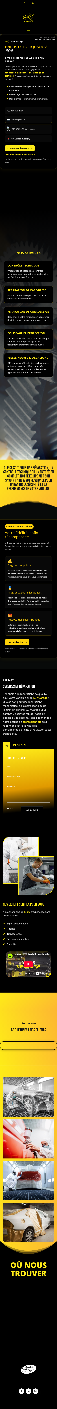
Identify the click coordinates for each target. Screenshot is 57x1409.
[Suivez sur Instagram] (28, 3)
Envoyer (33, 810)
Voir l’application (15, 642)
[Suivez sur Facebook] (24, 3)
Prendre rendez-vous (18, 148)
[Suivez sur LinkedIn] (32, 3)
